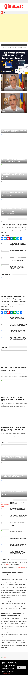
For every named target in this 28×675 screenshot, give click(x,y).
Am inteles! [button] (21, 667)
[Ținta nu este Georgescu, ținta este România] (14, 82)
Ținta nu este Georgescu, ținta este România (14, 89)
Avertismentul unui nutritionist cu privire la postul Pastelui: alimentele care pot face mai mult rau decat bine (14, 369)
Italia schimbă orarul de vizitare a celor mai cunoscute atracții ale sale (13, 160)
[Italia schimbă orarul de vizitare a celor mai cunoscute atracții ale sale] (14, 148)
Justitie (4, 442)
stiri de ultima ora (18, 605)
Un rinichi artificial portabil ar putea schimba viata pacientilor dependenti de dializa (12, 399)
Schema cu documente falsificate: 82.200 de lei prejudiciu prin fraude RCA (14, 476)
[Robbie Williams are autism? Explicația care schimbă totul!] (5, 540)
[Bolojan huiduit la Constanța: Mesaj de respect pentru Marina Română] (5, 246)
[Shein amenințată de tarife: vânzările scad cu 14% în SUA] (5, 320)
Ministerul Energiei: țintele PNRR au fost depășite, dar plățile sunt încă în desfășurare (13, 174)
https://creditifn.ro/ (21, 567)
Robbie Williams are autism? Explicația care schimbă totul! (18, 537)
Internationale (6, 275)
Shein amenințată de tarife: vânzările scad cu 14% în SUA (17, 318)
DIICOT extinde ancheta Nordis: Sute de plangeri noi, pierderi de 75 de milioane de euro (13, 493)
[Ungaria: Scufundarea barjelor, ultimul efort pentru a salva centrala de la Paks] (14, 285)
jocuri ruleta (7, 564)
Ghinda (12, 178)
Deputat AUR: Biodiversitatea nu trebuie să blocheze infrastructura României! (18, 259)
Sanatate (4, 347)
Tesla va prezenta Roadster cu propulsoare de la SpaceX (18, 545)
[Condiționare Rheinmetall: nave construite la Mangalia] (5, 253)
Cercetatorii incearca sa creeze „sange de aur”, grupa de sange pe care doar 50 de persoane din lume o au (13, 429)
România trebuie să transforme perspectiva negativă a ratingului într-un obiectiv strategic (14, 210)
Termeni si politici (6, 673)
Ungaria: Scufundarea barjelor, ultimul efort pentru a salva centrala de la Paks (13, 295)
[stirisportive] (3, 657)
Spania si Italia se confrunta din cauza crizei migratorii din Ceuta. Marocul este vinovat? (13, 192)
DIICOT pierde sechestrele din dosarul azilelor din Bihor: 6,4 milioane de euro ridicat (13, 457)
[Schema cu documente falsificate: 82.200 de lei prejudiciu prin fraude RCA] (14, 470)
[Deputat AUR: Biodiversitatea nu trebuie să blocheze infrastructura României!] (5, 260)
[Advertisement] (14, 28)
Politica (4, 219)
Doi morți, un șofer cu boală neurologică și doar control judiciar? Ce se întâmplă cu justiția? (17, 553)
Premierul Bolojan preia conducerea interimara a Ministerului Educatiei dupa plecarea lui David (17, 266)
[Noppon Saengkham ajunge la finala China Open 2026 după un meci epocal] (14, 123)
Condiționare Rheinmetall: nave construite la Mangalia (18, 251)
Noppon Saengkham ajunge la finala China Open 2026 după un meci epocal (13, 131)
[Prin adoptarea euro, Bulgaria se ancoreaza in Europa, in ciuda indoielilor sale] (5, 326)
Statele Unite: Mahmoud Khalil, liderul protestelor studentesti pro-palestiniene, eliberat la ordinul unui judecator (18, 339)
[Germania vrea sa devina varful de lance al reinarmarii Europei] (5, 333)
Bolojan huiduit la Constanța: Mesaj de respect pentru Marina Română (18, 245)
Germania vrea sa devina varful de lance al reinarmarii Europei (18, 331)
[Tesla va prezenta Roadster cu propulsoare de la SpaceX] (5, 547)
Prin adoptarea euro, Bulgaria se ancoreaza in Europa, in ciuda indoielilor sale (18, 326)
